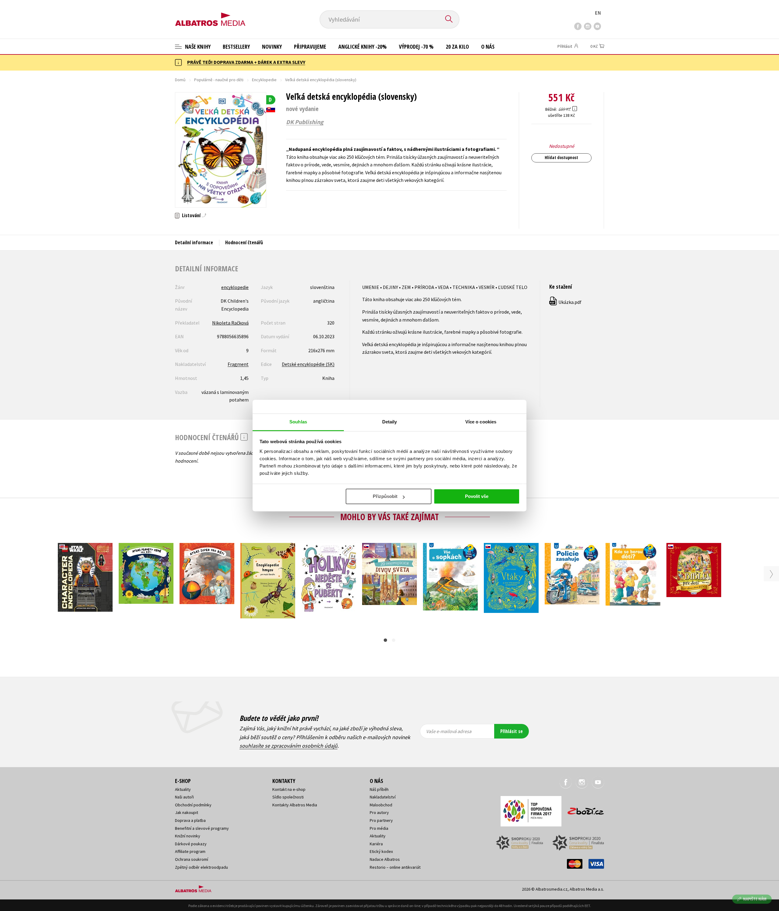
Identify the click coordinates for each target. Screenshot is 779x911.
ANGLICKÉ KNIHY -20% (362, 46)
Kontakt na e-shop (289, 789)
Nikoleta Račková (230, 323)
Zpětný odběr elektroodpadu (201, 867)
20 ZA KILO (457, 46)
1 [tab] (385, 640)
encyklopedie (235, 287)
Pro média (379, 828)
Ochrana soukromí (191, 859)
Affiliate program (190, 851)
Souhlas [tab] (298, 421)
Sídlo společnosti (288, 797)
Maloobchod (381, 805)
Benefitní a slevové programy (202, 828)
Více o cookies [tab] (480, 421)
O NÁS (487, 46)
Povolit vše (476, 496)
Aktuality (183, 789)
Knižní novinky (187, 836)
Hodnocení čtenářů (244, 242)
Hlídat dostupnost (561, 157)
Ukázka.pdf (566, 302)
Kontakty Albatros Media (294, 805)
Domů (180, 79)
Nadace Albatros (385, 859)
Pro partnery (381, 820)
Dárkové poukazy (191, 844)
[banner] (210, 14)
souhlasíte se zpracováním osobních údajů (288, 745)
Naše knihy (197, 46)
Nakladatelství (383, 797)
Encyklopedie (264, 79)
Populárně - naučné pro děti (218, 79)
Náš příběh (379, 789)
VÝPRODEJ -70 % (416, 46)
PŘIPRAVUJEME (310, 46)
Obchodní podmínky (193, 805)
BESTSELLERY (236, 46)
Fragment (238, 364)
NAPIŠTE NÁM (755, 899)
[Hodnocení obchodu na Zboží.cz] (582, 809)
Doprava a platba (190, 820)
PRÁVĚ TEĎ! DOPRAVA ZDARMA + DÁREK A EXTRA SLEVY (246, 62)
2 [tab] (393, 640)
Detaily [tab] (389, 421)
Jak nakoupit (186, 812)
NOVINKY (272, 46)
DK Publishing (304, 122)
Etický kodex (381, 851)
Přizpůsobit (385, 496)
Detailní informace (194, 242)
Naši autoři (184, 797)
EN (598, 13)
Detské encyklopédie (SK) (308, 364)
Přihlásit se (511, 731)
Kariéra (376, 844)
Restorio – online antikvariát (395, 867)
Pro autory (379, 812)
